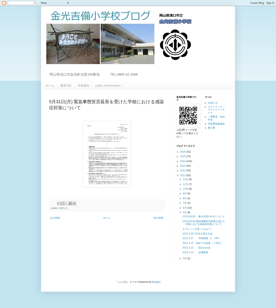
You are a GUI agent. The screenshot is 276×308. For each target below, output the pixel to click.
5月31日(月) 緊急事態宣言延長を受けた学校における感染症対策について (203, 223)
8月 (185, 198)
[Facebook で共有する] (70, 203)
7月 (185, 203)
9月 (185, 193)
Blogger (156, 282)
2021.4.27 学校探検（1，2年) (200, 238)
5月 (185, 212)
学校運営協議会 (216, 123)
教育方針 (66, 85)
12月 (186, 179)
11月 (186, 184)
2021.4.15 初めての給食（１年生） (202, 243)
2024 (183, 161)
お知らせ (62, 208)
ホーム (50, 85)
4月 (185, 258)
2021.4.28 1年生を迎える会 (197, 233)
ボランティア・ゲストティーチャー (216, 109)
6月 (185, 207)
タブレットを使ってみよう (197, 229)
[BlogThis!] (63, 203)
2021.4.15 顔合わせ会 (196, 247)
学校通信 (83, 85)
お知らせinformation (108, 85)
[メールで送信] (59, 203)
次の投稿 (55, 217)
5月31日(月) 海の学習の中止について (203, 216)
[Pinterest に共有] (74, 203)
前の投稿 (158, 217)
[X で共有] (67, 203)
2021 (183, 175)
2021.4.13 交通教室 (195, 252)
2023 (183, 165)
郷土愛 (211, 127)
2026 (183, 151)
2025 (183, 156)
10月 (186, 188)
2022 (183, 170)
